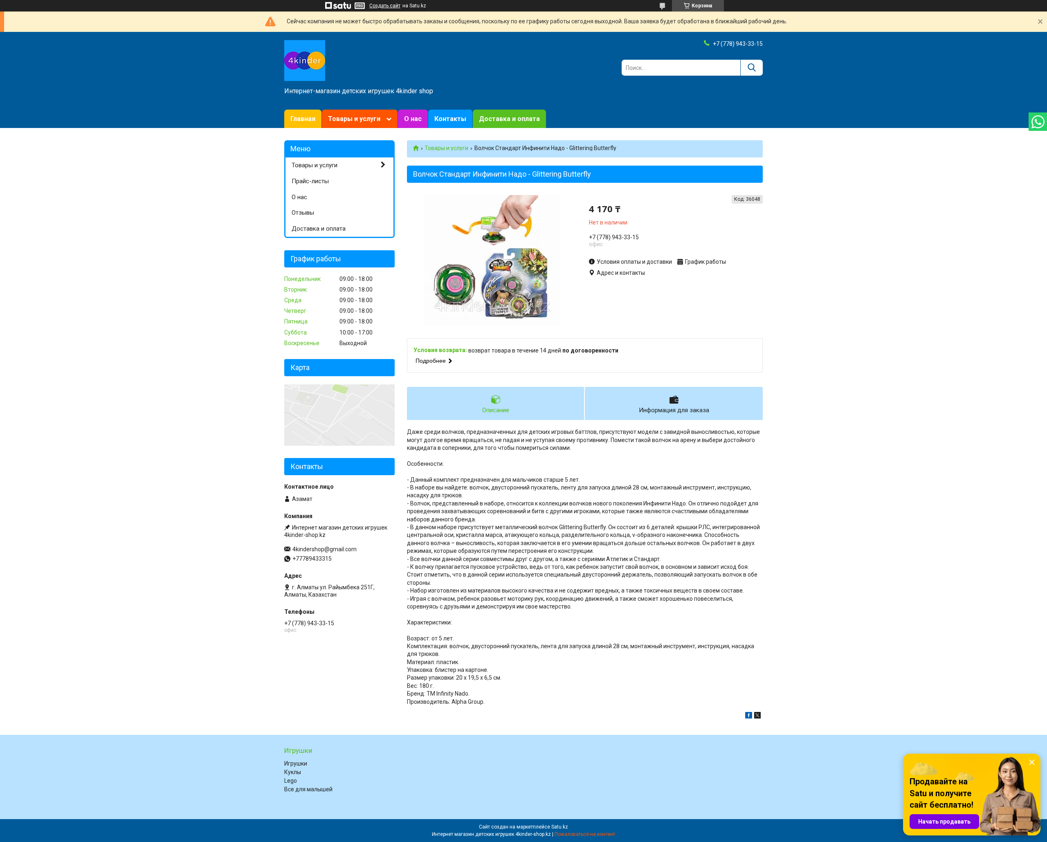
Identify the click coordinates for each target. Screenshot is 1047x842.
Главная (302, 119)
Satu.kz (559, 827)
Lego (290, 780)
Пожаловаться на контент (585, 834)
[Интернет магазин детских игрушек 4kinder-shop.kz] (304, 60)
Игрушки (295, 763)
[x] (757, 716)
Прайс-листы (310, 181)
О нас (413, 119)
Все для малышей (308, 789)
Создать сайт (384, 6)
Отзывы (303, 212)
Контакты (450, 119)
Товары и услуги (354, 119)
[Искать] (751, 68)
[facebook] (748, 716)
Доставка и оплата (509, 119)
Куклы (292, 772)
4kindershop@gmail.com (324, 549)
